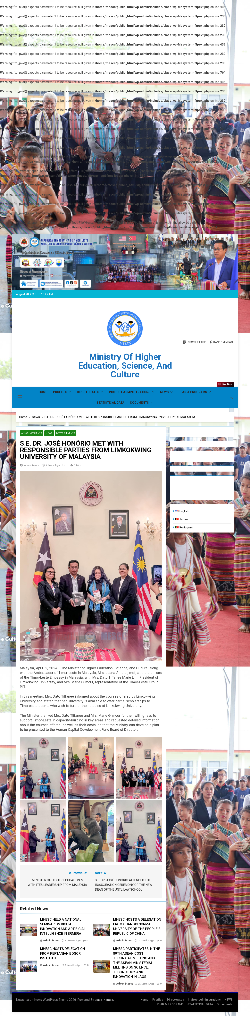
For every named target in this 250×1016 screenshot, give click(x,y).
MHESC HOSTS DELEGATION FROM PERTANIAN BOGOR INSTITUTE (62, 953)
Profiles (60, 392)
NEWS (164, 392)
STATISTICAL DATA (110, 402)
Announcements (31, 433)
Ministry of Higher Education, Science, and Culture (125, 366)
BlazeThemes (104, 999)
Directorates (88, 392)
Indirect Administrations (129, 392)
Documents (139, 402)
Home (43, 392)
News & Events (65, 433)
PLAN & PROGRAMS (193, 392)
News (49, 433)
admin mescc (31, 465)
